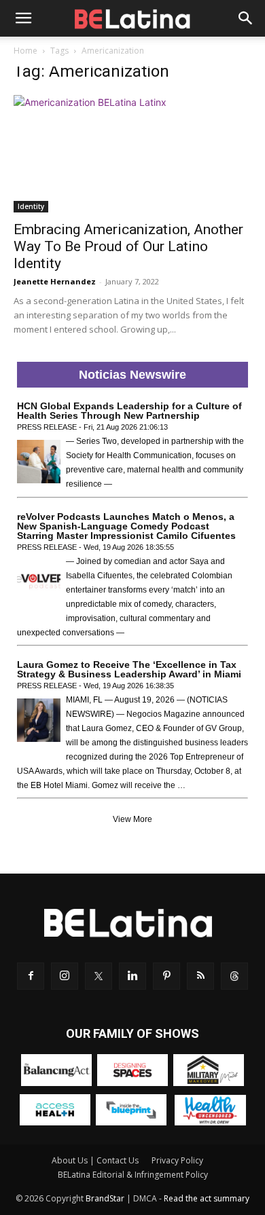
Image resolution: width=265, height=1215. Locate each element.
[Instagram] (64, 976)
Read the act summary (206, 1198)
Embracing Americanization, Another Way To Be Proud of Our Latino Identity (128, 246)
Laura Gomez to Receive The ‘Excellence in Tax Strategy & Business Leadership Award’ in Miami (129, 669)
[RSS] (200, 976)
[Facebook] (30, 976)
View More (132, 819)
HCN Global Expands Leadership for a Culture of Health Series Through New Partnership (129, 410)
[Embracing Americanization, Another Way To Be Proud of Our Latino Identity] (132, 153)
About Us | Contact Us (95, 1160)
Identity (31, 206)
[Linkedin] (132, 976)
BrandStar (105, 1198)
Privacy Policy (177, 1160)
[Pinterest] (166, 976)
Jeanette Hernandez (55, 281)
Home (25, 50)
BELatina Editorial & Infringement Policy (133, 1174)
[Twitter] (98, 976)
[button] (23, 18)
